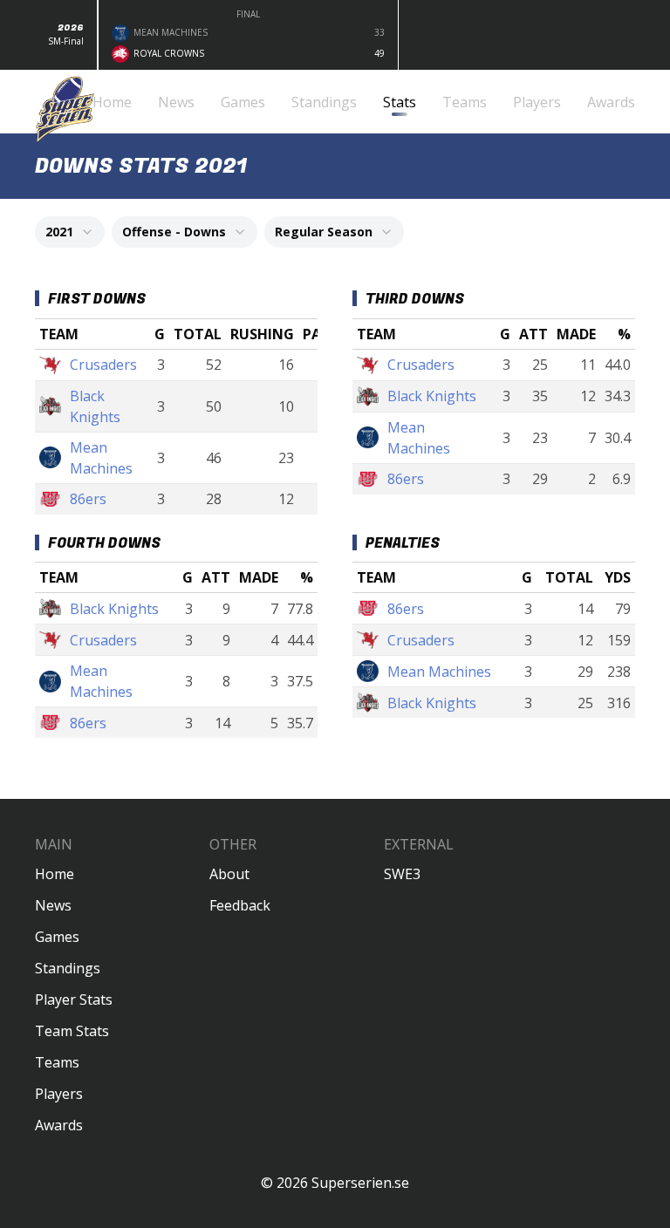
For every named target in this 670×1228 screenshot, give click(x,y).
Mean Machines (101, 458)
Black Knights (95, 406)
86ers (88, 498)
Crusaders (103, 364)
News (53, 905)
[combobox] (70, 232)
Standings (67, 968)
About (229, 873)
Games (57, 936)
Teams (57, 1062)
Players (59, 1093)
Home (54, 873)
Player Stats (74, 999)
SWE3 (402, 873)
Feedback (239, 905)
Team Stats (72, 1030)
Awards (59, 1125)
